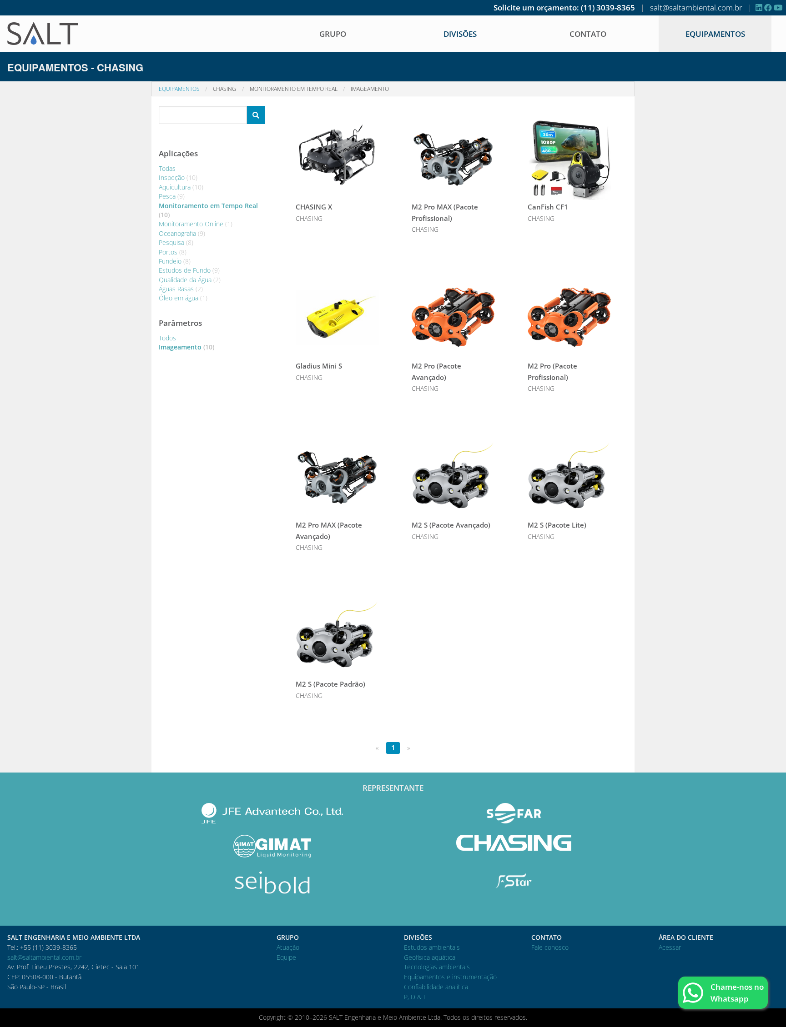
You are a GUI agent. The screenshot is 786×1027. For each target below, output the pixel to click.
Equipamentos (715, 34)
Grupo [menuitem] (332, 34)
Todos (167, 338)
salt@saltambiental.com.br (696, 7)
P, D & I (414, 996)
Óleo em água (183, 298)
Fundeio (175, 261)
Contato (587, 34)
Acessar (670, 947)
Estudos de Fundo (189, 270)
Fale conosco (550, 947)
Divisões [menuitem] (460, 34)
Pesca (172, 196)
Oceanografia (182, 233)
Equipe (286, 957)
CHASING (224, 88)
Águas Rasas (181, 288)
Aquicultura (181, 187)
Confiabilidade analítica (436, 986)
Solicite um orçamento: (536, 7)
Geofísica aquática (429, 957)
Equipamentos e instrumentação (450, 976)
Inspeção (178, 177)
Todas (167, 168)
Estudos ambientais (432, 947)
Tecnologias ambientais (437, 966)
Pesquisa (176, 242)
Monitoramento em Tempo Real (294, 88)
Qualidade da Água (190, 279)
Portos (172, 252)
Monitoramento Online (195, 223)
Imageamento (370, 88)
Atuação (288, 947)
